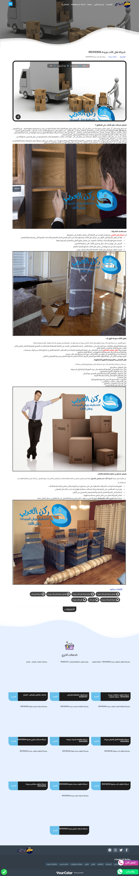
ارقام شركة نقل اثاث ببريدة (82, 594)
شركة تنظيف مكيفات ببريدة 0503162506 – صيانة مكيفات (118, 696)
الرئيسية (109, 4)
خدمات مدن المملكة (78, 4)
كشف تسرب (64, 864)
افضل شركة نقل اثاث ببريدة (56, 594)
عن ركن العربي (99, 4)
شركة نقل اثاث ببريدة (108, 600)
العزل (93, 864)
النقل (87, 864)
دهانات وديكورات (76, 864)
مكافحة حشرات (52, 864)
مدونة (89, 4)
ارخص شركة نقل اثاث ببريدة (106, 594)
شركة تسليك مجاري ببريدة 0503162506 (73, 829)
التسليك (108, 864)
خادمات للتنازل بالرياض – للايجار (34, 695)
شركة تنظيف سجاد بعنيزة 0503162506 (73, 784)
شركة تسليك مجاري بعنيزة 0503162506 (32, 739)
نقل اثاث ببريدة (77, 600)
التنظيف (100, 864)
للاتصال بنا (65, 4)
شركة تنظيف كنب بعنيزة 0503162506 (115, 784)
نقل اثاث (92, 600)
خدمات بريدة (74, 66)
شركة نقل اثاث (36, 594)
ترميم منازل (117, 864)
